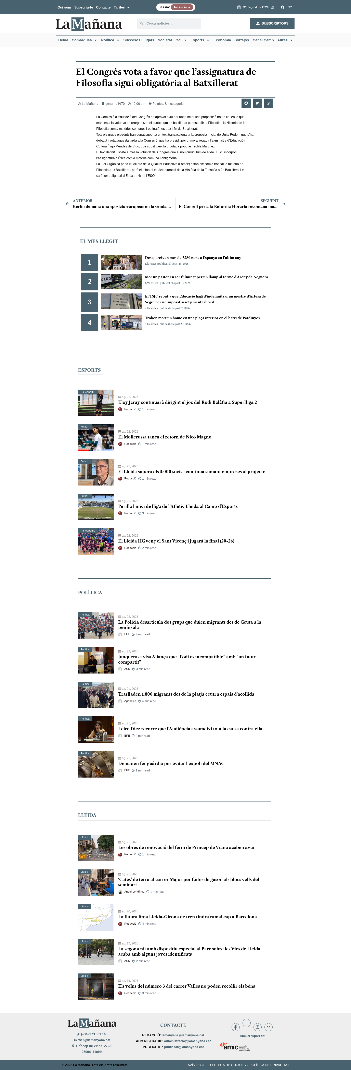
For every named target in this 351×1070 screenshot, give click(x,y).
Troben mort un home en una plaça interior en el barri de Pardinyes (202, 318)
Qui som (64, 7)
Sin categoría (174, 104)
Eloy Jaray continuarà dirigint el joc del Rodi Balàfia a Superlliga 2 (187, 402)
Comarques (82, 40)
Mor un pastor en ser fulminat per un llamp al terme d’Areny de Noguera (206, 277)
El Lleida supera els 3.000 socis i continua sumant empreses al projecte (191, 471)
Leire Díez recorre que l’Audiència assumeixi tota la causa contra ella (190, 728)
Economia (222, 40)
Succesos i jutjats (138, 40)
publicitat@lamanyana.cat (184, 1047)
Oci (178, 40)
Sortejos (241, 40)
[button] (246, 103)
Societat (165, 40)
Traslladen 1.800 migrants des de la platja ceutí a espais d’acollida (186, 694)
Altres (282, 40)
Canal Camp (263, 40)
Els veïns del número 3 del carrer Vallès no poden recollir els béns (186, 986)
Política (107, 40)
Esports (197, 40)
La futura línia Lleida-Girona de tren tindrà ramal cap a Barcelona (187, 916)
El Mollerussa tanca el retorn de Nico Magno (164, 437)
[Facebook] (236, 1027)
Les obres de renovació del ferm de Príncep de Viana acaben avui (186, 847)
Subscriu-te (83, 7)
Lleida (63, 40)
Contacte (103, 7)
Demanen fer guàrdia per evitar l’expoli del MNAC (171, 763)
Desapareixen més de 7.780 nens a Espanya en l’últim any (193, 258)
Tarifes (119, 7)
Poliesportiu (88, 392)
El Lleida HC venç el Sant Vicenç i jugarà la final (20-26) (176, 541)
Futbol (84, 426)
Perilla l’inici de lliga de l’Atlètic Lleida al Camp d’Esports (178, 506)
